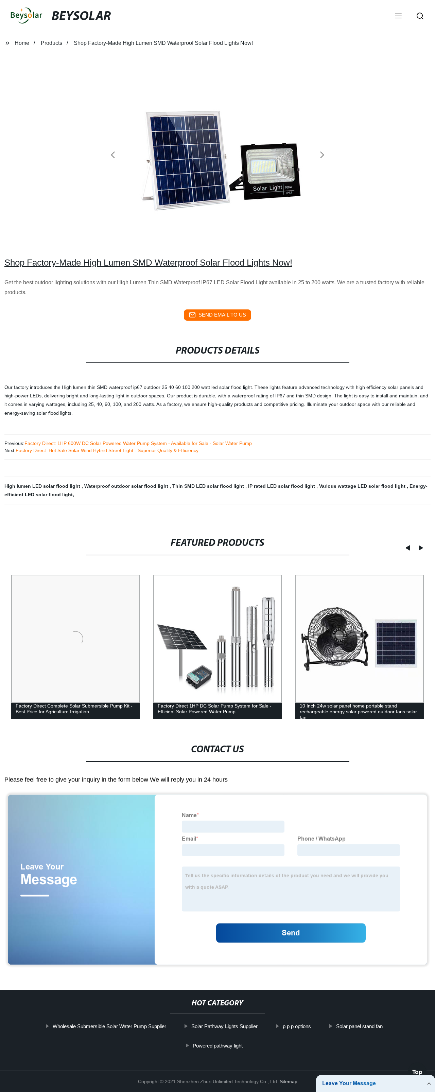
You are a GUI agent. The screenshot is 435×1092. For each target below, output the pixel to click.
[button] (398, 16)
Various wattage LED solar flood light (363, 486)
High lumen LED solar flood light (43, 486)
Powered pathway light (217, 1046)
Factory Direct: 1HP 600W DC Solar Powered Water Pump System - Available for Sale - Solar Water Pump (138, 443)
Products (51, 43)
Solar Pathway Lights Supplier (224, 1026)
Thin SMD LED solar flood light (208, 486)
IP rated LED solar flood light (282, 486)
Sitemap (288, 1081)
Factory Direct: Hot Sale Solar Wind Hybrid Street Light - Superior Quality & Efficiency (107, 450)
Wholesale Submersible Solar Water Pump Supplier (109, 1026)
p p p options (296, 1026)
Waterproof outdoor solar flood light (127, 486)
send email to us (222, 315)
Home (22, 43)
